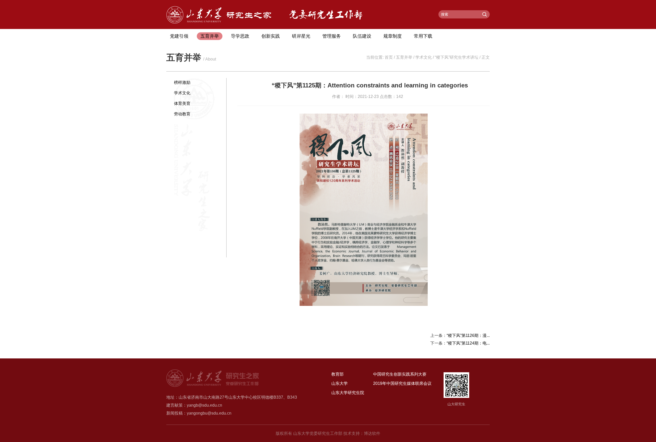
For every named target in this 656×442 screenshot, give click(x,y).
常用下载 (423, 36)
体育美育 (182, 103)
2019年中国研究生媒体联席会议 (402, 383)
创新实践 (270, 36)
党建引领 (179, 36)
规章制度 (392, 36)
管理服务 (331, 36)
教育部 (337, 374)
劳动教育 (182, 114)
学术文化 (423, 57)
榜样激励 (182, 82)
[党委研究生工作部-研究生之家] (218, 22)
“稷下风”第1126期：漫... (468, 335)
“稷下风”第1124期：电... (468, 343)
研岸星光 (301, 36)
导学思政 (240, 36)
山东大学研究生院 (347, 392)
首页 (389, 57)
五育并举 (209, 36)
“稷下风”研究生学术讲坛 (456, 57)
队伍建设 (362, 36)
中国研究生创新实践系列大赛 (399, 374)
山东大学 (339, 383)
